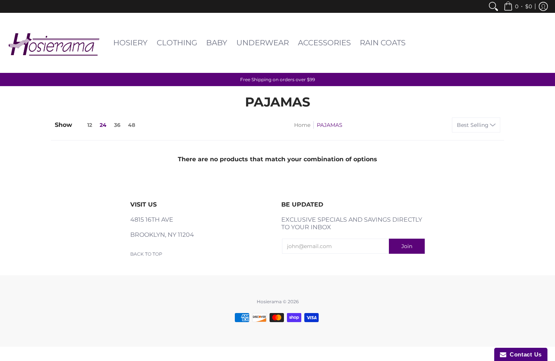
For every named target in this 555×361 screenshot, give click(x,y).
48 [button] (131, 125)
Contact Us (524, 354)
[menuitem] (493, 6)
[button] (517, 6)
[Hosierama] (55, 43)
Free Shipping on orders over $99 (277, 79)
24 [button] (103, 125)
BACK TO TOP (146, 254)
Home (302, 125)
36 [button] (117, 125)
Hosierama (269, 301)
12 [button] (89, 125)
